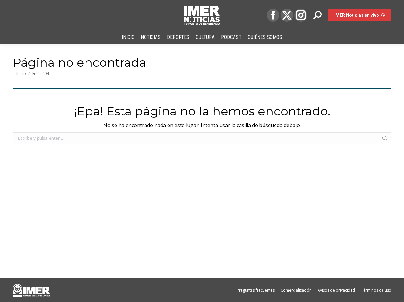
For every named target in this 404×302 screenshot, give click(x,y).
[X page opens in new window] (287, 15)
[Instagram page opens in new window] (300, 15)
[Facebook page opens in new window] (273, 15)
